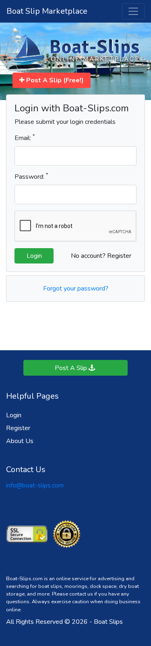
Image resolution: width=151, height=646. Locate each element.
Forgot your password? (75, 288)
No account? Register (101, 255)
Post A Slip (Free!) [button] (54, 80)
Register (18, 428)
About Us (19, 441)
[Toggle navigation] (133, 11)
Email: (24, 137)
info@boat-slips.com (35, 485)
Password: (31, 176)
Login (13, 415)
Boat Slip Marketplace (46, 11)
